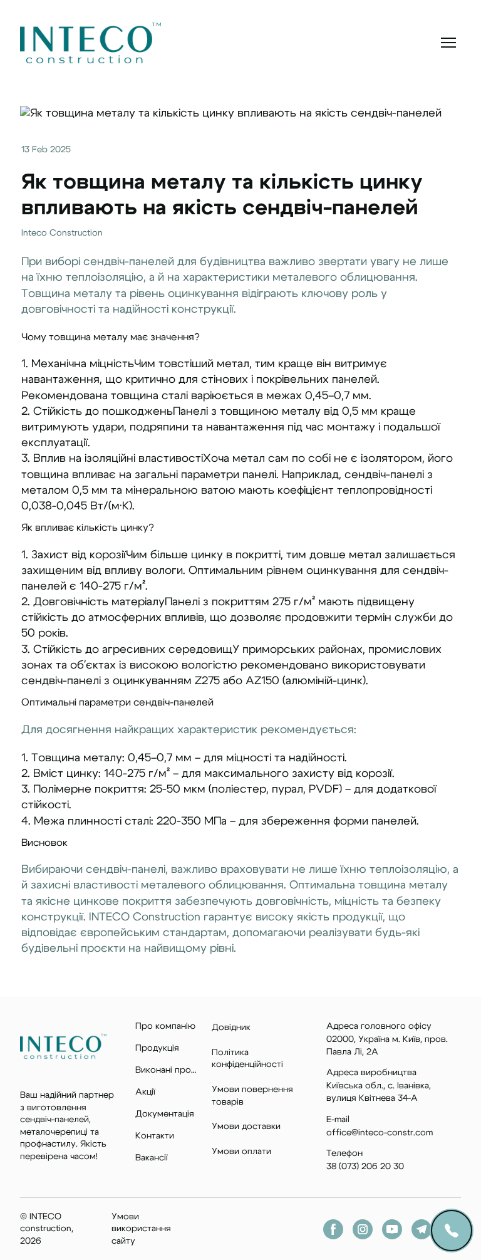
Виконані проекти (167, 1070)
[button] (333, 1229)
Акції (145, 1092)
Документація (164, 1114)
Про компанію (165, 1026)
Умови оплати (241, 1151)
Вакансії (151, 1157)
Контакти (154, 1136)
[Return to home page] (90, 43)
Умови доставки (246, 1126)
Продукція (157, 1048)
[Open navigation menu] (448, 42)
